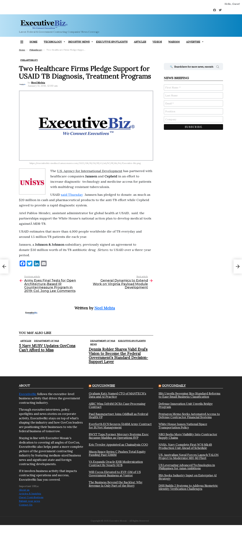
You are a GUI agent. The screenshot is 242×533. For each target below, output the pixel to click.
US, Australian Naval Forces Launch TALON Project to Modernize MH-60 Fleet (189, 456)
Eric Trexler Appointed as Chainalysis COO (118, 444)
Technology (53, 41)
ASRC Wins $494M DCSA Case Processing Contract (117, 405)
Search (217, 67)
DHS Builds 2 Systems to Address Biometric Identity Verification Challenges (188, 487)
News (93, 344)
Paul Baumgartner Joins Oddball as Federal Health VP (118, 415)
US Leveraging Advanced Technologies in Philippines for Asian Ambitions (187, 467)
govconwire (103, 385)
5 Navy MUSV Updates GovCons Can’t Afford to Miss (47, 347)
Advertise (193, 41)
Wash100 (174, 41)
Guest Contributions (31, 497)
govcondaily (174, 385)
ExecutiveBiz (27, 394)
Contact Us (25, 504)
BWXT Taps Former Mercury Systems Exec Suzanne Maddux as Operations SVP (119, 436)
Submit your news (29, 501)
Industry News (79, 41)
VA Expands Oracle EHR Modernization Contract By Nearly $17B (116, 463)
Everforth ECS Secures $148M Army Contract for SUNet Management (120, 425)
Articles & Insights (30, 493)
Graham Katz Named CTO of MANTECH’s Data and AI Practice (117, 395)
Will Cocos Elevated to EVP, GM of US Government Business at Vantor (115, 473)
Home (33, 41)
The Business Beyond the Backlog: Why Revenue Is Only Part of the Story (115, 484)
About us (24, 489)
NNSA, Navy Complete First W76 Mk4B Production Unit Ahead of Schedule (185, 446)
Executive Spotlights (112, 41)
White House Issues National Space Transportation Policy (183, 425)
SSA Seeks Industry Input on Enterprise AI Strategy (188, 477)
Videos (157, 41)
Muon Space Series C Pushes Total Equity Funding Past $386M (117, 453)
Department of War (46, 340)
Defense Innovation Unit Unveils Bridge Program (186, 405)
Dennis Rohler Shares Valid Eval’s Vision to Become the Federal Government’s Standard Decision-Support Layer (118, 355)
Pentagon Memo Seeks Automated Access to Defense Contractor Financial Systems (189, 415)
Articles (140, 41)
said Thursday (72, 195)
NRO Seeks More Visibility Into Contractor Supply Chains (188, 436)
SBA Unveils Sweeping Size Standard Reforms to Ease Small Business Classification (189, 395)
